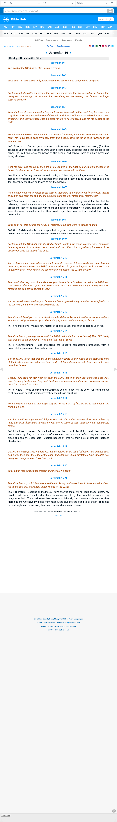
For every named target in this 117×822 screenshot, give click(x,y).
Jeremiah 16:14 (58, 331)
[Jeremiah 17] (113, 376)
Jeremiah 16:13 (58, 311)
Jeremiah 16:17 (58, 398)
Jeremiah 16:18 (58, 414)
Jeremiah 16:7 (59, 187)
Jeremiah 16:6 (59, 161)
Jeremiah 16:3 (59, 87)
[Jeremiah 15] (4, 376)
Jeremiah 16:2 (59, 75)
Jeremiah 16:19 (58, 446)
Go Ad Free (6, 815)
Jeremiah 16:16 (58, 372)
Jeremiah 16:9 (59, 238)
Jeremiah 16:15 (58, 353)
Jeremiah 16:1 (59, 62)
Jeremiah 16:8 (59, 219)
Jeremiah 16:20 (58, 465)
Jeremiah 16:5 (59, 129)
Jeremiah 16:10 (58, 258)
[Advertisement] (58, 574)
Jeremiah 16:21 (58, 478)
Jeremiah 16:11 (58, 277)
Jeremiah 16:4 (59, 107)
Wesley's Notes (14, 46)
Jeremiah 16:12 (58, 296)
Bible (5, 46)
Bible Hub (58, 516)
